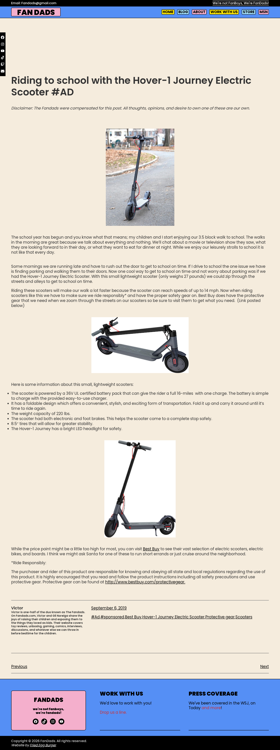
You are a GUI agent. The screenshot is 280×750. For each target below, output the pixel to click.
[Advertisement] (140, 48)
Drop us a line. (113, 712)
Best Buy (151, 549)
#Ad (95, 617)
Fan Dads (36, 12)
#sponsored (112, 617)
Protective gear (220, 617)
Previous (19, 666)
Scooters (243, 617)
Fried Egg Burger (43, 745)
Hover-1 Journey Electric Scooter (173, 617)
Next (264, 666)
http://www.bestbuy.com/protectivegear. (145, 582)
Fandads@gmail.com (38, 3)
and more (211, 707)
